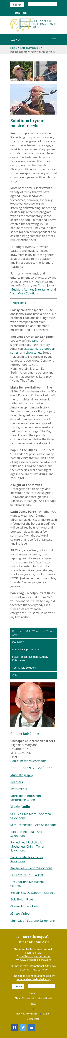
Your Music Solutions (24, 293)
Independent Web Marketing (34, 979)
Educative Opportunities (26, 649)
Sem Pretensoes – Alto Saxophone (33, 825)
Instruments (18, 789)
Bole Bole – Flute (21, 899)
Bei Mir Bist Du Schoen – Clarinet (32, 893)
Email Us (20, 13)
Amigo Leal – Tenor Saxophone (31, 868)
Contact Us (33, 1019)
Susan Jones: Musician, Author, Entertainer (32, 287)
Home (13, 47)
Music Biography (21, 775)
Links (46, 1013)
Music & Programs (30, 47)
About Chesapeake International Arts (33, 1001)
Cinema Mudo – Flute (24, 906)
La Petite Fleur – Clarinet (26, 875)
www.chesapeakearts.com (35, 959)
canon (36, 341)
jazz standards (33, 349)
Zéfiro (15, 675)
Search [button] (17, 4)
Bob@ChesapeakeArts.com (28, 761)
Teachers (16, 782)
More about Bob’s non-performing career (26, 798)
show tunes (33, 352)
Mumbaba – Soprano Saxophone (32, 921)
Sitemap (24, 969)
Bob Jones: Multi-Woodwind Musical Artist (33, 632)
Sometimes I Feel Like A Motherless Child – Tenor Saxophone (27, 846)
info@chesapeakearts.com (35, 956)
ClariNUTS (18, 642)
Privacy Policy (40, 969)
